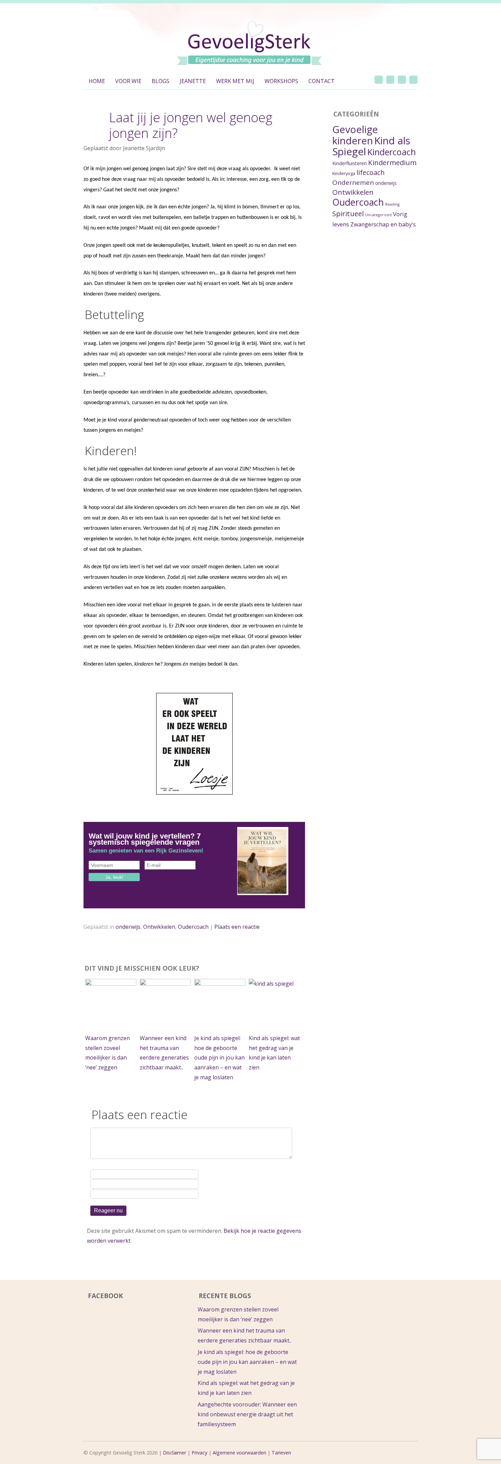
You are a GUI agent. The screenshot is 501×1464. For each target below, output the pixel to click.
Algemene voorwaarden (239, 1452)
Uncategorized (378, 214)
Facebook (390, 80)
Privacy (199, 1452)
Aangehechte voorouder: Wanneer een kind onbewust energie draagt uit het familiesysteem (247, 1414)
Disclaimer (174, 1452)
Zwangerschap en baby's (383, 224)
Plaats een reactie (237, 926)
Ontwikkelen (159, 926)
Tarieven (281, 1452)
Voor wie (128, 81)
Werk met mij (235, 81)
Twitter (379, 80)
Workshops (281, 81)
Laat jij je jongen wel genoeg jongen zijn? (190, 125)
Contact (321, 81)
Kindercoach (391, 152)
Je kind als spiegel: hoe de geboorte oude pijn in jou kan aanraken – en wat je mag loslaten (219, 1057)
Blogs (160, 81)
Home (97, 81)
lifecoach (370, 172)
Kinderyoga (343, 173)
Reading (392, 204)
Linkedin (413, 80)
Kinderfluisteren (349, 163)
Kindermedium (392, 162)
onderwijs (128, 926)
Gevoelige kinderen (355, 135)
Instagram (402, 80)
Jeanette (193, 81)
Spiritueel (348, 213)
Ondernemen (353, 182)
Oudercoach (193, 926)
